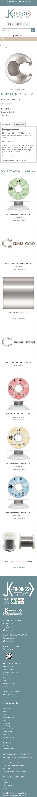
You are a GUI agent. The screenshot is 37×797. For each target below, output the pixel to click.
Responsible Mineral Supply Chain (12, 763)
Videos (5, 788)
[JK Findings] (18, 14)
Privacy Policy (7, 734)
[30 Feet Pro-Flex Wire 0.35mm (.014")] (18, 194)
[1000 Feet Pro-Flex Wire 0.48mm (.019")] (18, 542)
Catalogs (5, 782)
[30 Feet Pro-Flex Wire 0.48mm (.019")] (18, 443)
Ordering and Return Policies (11, 672)
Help (4, 680)
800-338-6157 (9, 627)
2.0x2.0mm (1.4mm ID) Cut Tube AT (19, 313)
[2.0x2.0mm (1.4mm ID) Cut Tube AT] (18, 293)
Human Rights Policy (9, 760)
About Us (5, 711)
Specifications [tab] (19, 124)
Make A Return (7, 678)
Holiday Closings (7, 731)
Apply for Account (17, 4)
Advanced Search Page (9, 695)
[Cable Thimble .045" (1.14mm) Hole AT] (18, 243)
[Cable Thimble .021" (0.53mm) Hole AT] (18, 342)
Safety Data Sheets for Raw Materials (13, 765)
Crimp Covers (22, 45)
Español (27, 4)
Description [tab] (6, 124)
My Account (19, 35)
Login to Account (8, 669)
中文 (32, 4)
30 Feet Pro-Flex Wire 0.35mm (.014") (18, 214)
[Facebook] (3, 703)
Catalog (9, 45)
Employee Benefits (8, 748)
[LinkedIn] (10, 703)
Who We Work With (8, 717)
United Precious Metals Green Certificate (14, 771)
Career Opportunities (9, 746)
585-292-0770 (9, 623)
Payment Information (9, 683)
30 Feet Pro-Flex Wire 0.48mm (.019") (18, 463)
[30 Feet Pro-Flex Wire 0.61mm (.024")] (18, 394)
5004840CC (22, 160)
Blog (4, 780)
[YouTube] (13, 703)
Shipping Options (8, 686)
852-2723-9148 (10, 638)
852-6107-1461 (10, 649)
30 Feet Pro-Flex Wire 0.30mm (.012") (18, 512)
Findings (15, 45)
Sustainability (6, 768)
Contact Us (7, 4)
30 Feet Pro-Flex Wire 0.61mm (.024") (18, 414)
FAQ (4, 720)
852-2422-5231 (10, 641)
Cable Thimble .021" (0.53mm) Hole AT (18, 362)
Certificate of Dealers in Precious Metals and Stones (17, 757)
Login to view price (6, 104)
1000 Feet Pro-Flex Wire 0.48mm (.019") (18, 562)
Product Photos (7, 785)
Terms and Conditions (9, 737)
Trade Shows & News (9, 729)
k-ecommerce (21, 795)
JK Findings (3, 45)
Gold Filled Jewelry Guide (10, 726)
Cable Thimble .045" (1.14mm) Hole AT (18, 263)
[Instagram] (7, 703)
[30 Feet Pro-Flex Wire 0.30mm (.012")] (18, 492)
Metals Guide (6, 723)
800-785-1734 (9, 630)
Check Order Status (8, 675)
